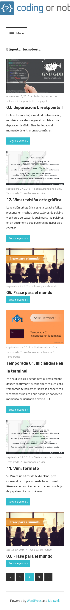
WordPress (34, 600)
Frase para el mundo (45, 286)
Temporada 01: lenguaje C (33, 101)
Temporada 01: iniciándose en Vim (25, 193)
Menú (20, 33)
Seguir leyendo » (18, 141)
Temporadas (13, 356)
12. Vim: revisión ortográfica (33, 199)
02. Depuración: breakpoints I (34, 107)
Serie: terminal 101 (44, 347)
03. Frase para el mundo (29, 556)
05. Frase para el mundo (29, 292)
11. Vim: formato (22, 468)
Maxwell (54, 600)
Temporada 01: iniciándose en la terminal (29, 352)
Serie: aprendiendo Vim (47, 189)
